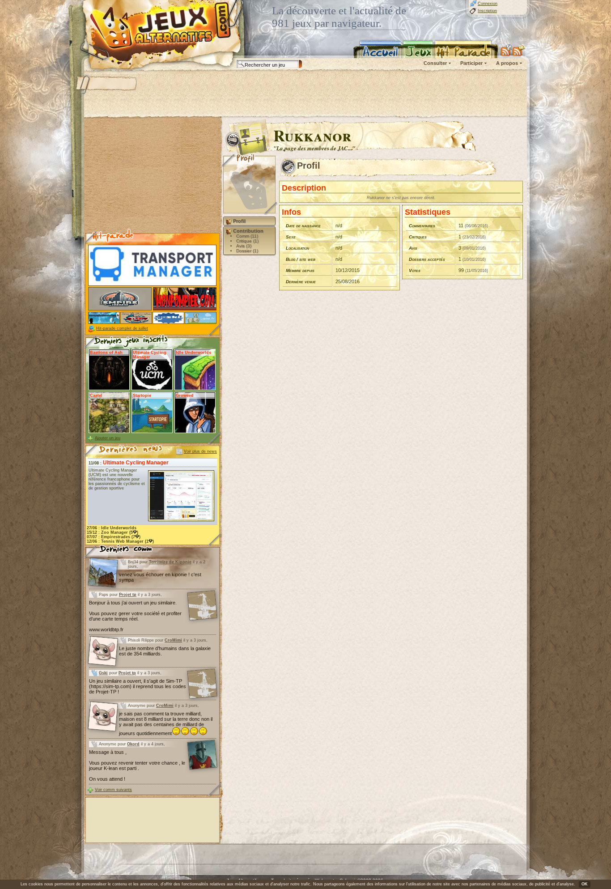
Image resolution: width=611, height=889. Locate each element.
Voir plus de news (200, 451)
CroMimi (173, 640)
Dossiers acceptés (427, 259)
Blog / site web (300, 259)
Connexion (487, 3)
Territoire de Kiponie (170, 562)
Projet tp (127, 594)
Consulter (435, 63)
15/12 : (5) (112, 532)
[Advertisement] (305, 94)
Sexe (291, 236)
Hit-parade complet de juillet (122, 328)
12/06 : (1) (120, 541)
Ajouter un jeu (107, 438)
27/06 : (111, 528)
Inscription (487, 11)
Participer (471, 63)
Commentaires (422, 225)
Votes (414, 270)
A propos (507, 63)
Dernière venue (301, 281)
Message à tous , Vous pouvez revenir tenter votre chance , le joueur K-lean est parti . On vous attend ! (137, 765)
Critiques (418, 236)
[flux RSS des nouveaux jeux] (506, 50)
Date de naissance (303, 225)
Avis (413, 248)
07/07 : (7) (113, 537)
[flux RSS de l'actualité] (518, 50)
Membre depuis (300, 270)
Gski (103, 673)
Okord (133, 744)
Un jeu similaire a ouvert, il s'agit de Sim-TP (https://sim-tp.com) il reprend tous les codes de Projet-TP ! (137, 686)
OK (584, 884)
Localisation (297, 248)
